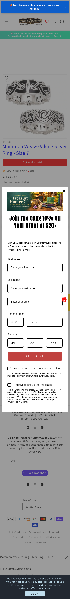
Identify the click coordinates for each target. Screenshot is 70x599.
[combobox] (15, 322)
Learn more (43, 588)
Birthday (12, 334)
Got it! (35, 593)
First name (13, 259)
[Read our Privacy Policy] (60, 374)
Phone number (16, 313)
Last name (13, 279)
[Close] (64, 191)
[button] (64, 299)
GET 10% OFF (35, 356)
